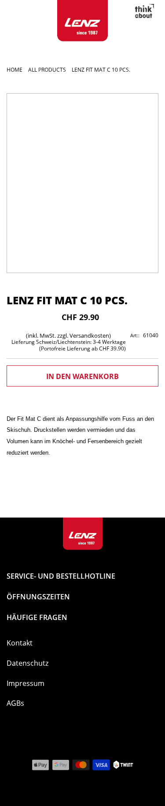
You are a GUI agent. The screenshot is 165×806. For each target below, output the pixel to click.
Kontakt (20, 643)
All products (47, 69)
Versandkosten (89, 335)
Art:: (134, 335)
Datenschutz (27, 663)
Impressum (25, 683)
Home (14, 69)
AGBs (15, 703)
